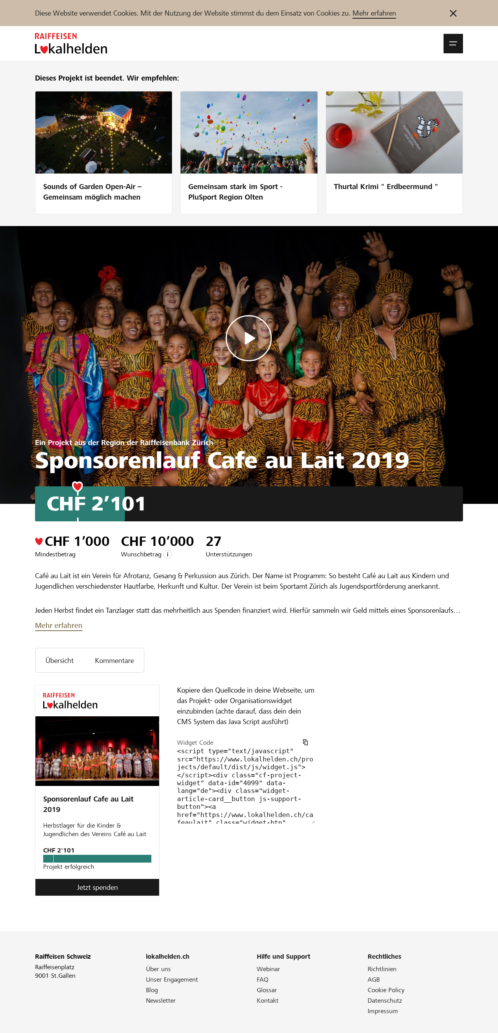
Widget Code (195, 742)
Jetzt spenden (97, 887)
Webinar (268, 969)
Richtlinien (382, 969)
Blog (152, 990)
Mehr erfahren (374, 13)
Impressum (383, 1011)
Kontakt (268, 1000)
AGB (374, 979)
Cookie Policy (386, 990)
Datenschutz (385, 1000)
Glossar (267, 990)
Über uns (158, 969)
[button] (453, 43)
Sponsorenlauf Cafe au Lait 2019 (88, 804)
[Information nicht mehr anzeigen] (453, 13)
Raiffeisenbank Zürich (176, 442)
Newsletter (161, 1000)
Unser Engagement (172, 979)
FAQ (262, 979)
